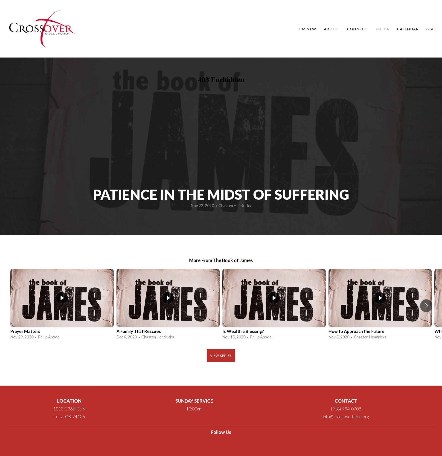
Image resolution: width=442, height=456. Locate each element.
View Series (221, 355)
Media (383, 29)
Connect (357, 29)
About (331, 29)
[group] (62, 305)
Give (431, 29)
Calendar (408, 29)
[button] (426, 306)
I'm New (307, 29)
